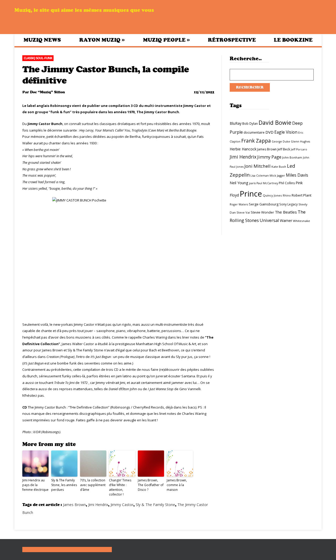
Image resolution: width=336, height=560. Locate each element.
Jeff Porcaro (299, 149)
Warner (286, 220)
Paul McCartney (267, 183)
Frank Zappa (256, 140)
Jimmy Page (269, 157)
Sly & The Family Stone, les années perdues (64, 485)
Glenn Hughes (300, 141)
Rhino (287, 195)
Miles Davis (297, 175)
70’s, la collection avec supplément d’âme (93, 485)
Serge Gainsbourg (264, 204)
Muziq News (42, 40)
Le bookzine (293, 40)
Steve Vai (243, 212)
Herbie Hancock (243, 148)
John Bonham (292, 157)
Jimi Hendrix (98, 504)
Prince (251, 193)
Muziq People (166, 40)
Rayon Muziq (102, 40)
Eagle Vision (285, 132)
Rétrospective (232, 40)
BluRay (236, 123)
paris (252, 183)
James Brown (74, 504)
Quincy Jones (272, 195)
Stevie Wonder (262, 212)
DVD (269, 132)
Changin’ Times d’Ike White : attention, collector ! (120, 487)
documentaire (254, 132)
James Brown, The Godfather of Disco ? (151, 485)
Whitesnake (301, 221)
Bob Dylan (250, 123)
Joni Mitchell (257, 166)
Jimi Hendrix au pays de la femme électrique (35, 485)
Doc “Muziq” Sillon (47, 92)
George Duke (281, 141)
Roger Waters (239, 204)
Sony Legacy (288, 204)
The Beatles (286, 212)
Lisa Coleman (259, 175)
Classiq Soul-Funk (38, 58)
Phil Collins (287, 183)
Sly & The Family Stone (155, 504)
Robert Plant (301, 195)
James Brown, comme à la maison (177, 485)
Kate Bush (278, 166)
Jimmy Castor (122, 504)
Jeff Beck (283, 149)
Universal (269, 220)
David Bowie (275, 122)
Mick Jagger (277, 175)
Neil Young (239, 182)
